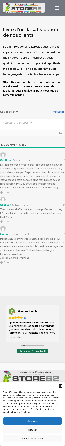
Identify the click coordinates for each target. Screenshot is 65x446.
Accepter (32, 421)
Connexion (59, 111)
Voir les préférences (32, 438)
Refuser (32, 429)
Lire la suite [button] (15, 337)
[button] (60, 386)
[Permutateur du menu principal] (57, 8)
